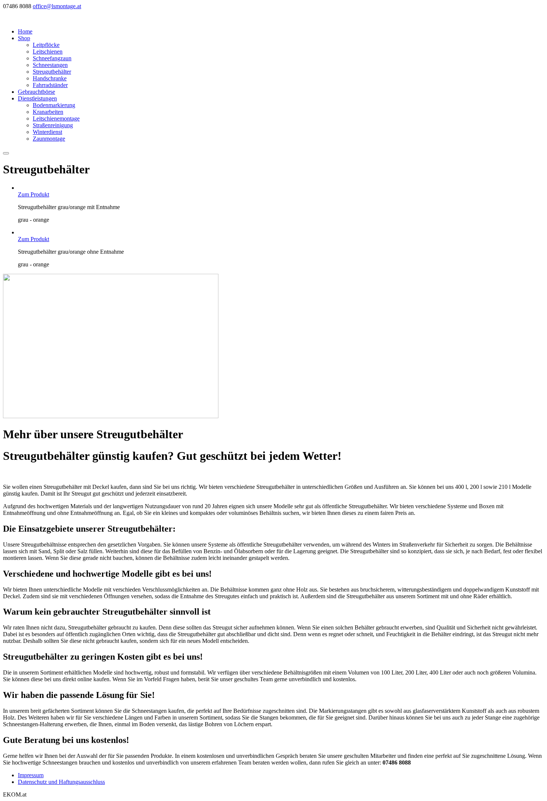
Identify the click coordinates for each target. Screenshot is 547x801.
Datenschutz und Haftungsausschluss (61, 782)
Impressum (31, 775)
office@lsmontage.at (57, 6)
